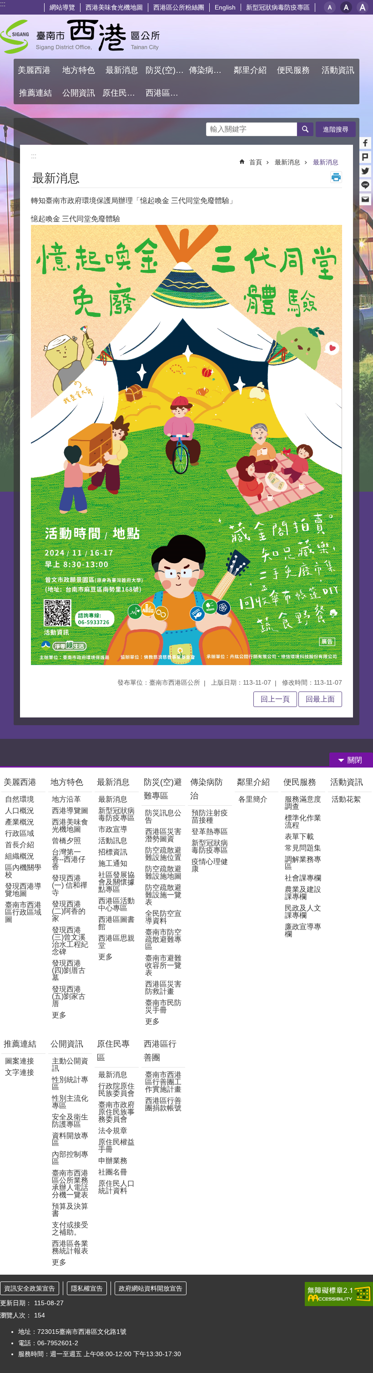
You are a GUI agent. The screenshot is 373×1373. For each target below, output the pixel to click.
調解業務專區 (303, 862)
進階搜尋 (335, 129)
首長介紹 (19, 845)
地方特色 (66, 782)
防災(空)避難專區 (163, 789)
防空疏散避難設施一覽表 (163, 895)
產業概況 (19, 822)
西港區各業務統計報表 (70, 1247)
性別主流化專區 (70, 1101)
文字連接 (19, 1072)
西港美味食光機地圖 (114, 7)
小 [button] (330, 7)
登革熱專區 (210, 831)
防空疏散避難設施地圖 (163, 872)
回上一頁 (275, 699)
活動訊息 (112, 840)
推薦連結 (20, 1043)
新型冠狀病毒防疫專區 (278, 7)
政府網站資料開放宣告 (150, 1288)
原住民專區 (113, 1050)
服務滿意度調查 (303, 802)
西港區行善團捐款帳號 (163, 1104)
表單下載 (299, 836)
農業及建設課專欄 (303, 892)
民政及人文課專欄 (303, 911)
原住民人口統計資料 (116, 1187)
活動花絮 (346, 799)
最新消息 (287, 162)
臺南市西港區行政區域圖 (23, 912)
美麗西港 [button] (35, 70)
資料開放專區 (70, 1139)
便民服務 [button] (294, 70)
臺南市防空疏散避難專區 (163, 939)
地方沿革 (66, 799)
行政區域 (19, 833)
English (225, 7)
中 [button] (346, 7)
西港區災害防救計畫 (163, 987)
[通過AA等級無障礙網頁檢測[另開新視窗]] (339, 1294)
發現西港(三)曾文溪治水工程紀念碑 (70, 941)
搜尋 (213, 127)
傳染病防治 (206, 789)
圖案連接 (19, 1061)
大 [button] (362, 7)
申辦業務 (112, 1161)
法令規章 (112, 1130)
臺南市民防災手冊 (163, 1006)
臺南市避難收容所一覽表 (163, 965)
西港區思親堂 (116, 941)
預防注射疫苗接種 (210, 816)
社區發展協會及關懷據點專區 (116, 882)
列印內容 (336, 177)
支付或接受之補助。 (70, 1228)
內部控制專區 (70, 1157)
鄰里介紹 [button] (251, 70)
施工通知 (112, 863)
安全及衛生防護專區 (70, 1120)
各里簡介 (252, 799)
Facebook (365, 143)
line (365, 185)
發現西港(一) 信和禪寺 (69, 885)
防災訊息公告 (163, 816)
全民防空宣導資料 (163, 917)
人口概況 (19, 810)
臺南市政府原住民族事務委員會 (116, 1112)
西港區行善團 (160, 1050)
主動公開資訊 (70, 1064)
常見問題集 (303, 848)
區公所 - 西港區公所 (80, 36)
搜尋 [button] (305, 129)
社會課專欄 (303, 878)
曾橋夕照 (66, 840)
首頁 (255, 162)
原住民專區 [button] (122, 92)
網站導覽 (62, 7)
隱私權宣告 (87, 1288)
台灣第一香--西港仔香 (69, 859)
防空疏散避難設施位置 (163, 853)
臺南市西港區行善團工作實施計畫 (163, 1082)
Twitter (365, 171)
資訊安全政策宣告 (29, 1288)
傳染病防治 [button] (209, 70)
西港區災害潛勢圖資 (163, 835)
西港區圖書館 (116, 923)
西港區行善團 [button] (166, 92)
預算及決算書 (70, 1209)
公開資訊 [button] (78, 92)
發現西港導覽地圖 (23, 889)
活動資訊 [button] (338, 70)
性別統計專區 (70, 1083)
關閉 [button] (355, 760)
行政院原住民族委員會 (116, 1089)
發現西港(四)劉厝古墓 (69, 970)
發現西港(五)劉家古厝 (69, 996)
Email (365, 199)
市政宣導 (112, 829)
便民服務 (300, 782)
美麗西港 (21, 782)
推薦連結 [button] (35, 92)
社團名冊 (112, 1172)
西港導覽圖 (70, 810)
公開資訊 (66, 1043)
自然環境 (19, 799)
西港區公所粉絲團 (178, 7)
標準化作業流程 (303, 821)
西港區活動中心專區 (116, 904)
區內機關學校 (23, 871)
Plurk (365, 157)
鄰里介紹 (254, 782)
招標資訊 (112, 852)
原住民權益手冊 (116, 1145)
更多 (59, 1015)
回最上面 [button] (320, 699)
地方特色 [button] (78, 70)
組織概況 (19, 856)
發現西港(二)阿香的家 (69, 911)
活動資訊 (346, 782)
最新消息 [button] (122, 70)
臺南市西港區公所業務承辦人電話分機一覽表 (70, 1184)
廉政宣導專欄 (303, 930)
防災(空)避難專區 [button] (166, 70)
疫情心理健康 (210, 865)
